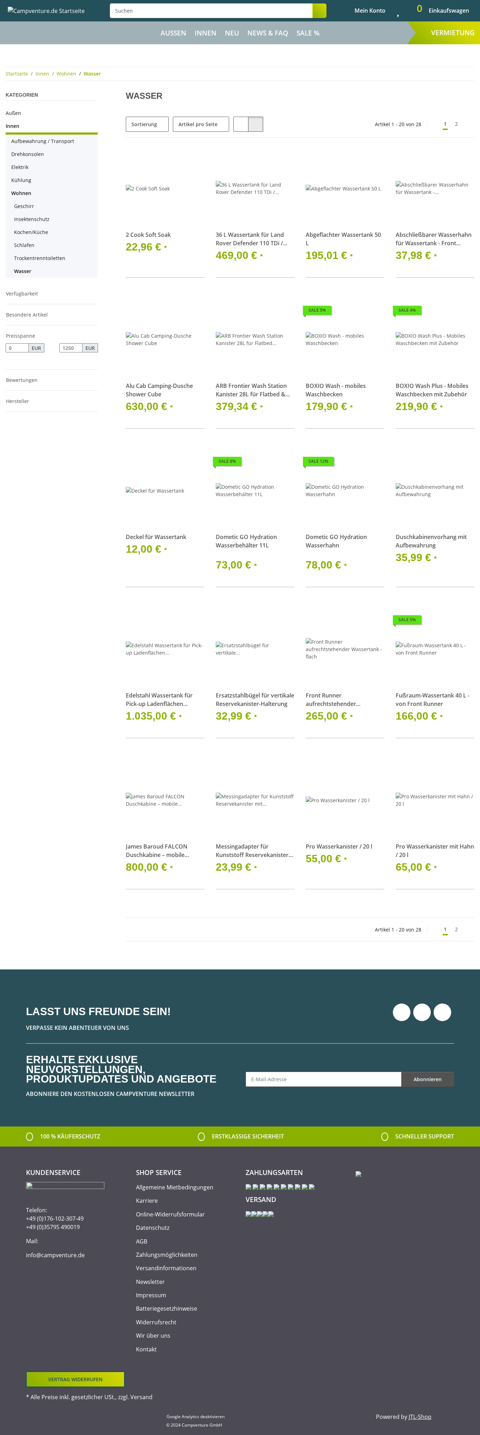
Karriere (147, 1201)
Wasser (22, 271)
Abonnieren (428, 1079)
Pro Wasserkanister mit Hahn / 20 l (435, 851)
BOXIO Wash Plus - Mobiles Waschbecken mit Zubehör (432, 390)
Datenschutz (152, 1228)
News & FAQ (267, 33)
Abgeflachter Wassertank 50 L (343, 239)
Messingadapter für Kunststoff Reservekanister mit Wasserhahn (252, 851)
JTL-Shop (420, 1417)
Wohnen (21, 193)
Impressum (151, 1295)
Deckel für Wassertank (156, 537)
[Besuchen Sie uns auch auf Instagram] (442, 1012)
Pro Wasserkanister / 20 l (339, 846)
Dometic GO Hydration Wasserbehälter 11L (246, 541)
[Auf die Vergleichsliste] (174, 161)
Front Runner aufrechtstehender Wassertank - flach (331, 699)
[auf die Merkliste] (192, 161)
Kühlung (21, 180)
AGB (141, 1241)
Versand (141, 1397)
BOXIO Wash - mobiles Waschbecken (336, 390)
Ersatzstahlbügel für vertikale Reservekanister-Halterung (255, 699)
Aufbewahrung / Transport (42, 141)
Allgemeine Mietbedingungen (174, 1187)
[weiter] (468, 124)
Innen (12, 126)
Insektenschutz (32, 219)
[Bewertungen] (225, 553)
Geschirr (24, 206)
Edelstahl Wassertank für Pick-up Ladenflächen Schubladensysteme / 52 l (160, 699)
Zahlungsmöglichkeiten (166, 1255)
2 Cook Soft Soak (148, 235)
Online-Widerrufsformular (170, 1214)
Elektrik (19, 167)
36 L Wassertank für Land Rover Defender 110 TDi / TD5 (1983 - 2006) (250, 239)
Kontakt (146, 1349)
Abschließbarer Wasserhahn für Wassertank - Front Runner (434, 239)
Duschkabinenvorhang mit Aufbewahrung (431, 541)
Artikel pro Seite (198, 124)
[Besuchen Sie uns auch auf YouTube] (422, 1012)
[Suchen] (319, 11)
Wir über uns (153, 1335)
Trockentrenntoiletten (39, 258)
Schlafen (24, 245)
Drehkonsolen (27, 154)
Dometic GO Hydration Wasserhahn (336, 541)
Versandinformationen (166, 1268)
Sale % (308, 33)
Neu (232, 33)
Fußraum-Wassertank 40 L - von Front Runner (432, 699)
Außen (13, 113)
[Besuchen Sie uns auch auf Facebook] (401, 1012)
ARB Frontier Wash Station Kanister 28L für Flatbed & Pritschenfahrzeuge (251, 390)
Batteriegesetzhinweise (166, 1308)
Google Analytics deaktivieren (196, 1417)
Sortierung (144, 124)
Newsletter (150, 1282)
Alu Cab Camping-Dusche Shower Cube (159, 390)
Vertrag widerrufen (75, 1379)
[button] (364, 11)
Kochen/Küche (31, 232)
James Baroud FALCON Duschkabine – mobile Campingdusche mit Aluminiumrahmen (157, 851)
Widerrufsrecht (156, 1322)
